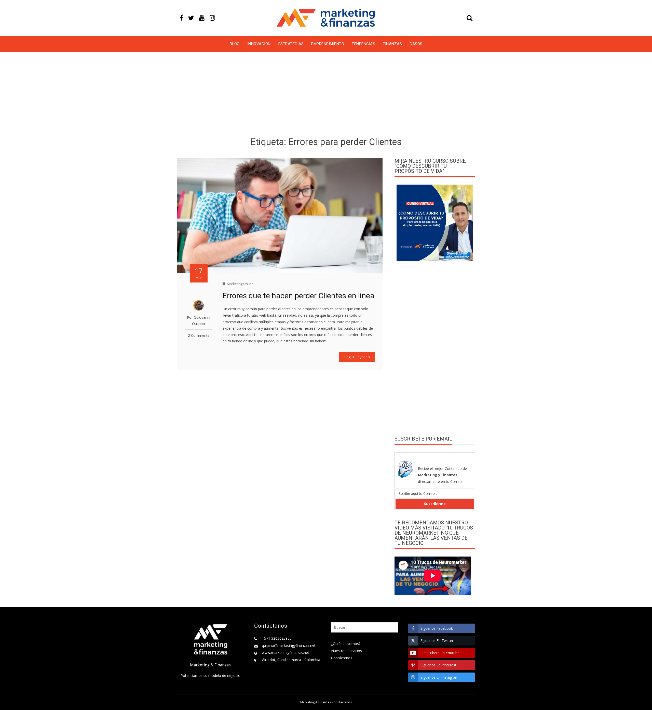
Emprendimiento (327, 44)
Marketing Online (240, 283)
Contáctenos (341, 657)
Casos (416, 44)
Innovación (259, 44)
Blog (235, 44)
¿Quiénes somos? (345, 643)
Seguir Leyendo (357, 356)
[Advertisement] (326, 95)
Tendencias (363, 44)
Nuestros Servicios (346, 650)
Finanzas (392, 44)
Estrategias (291, 44)
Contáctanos (342, 702)
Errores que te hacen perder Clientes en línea (298, 295)
